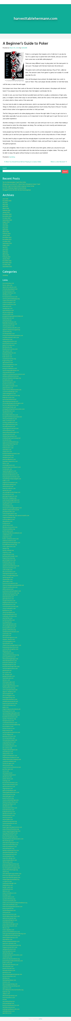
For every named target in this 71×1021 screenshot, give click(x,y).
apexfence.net (7, 1013)
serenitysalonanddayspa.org (11, 299)
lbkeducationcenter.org (10, 527)
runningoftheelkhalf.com (10, 833)
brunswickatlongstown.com (11, 667)
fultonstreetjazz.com (9, 382)
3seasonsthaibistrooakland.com (12, 533)
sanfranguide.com (8, 578)
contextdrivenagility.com (10, 649)
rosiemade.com (7, 469)
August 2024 (6, 222)
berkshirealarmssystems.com (11, 454)
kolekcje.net (6, 523)
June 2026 (5, 199)
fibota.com (6, 928)
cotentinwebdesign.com (10, 392)
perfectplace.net (8, 531)
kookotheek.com (8, 366)
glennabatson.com (8, 599)
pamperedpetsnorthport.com (12, 467)
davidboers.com (7, 806)
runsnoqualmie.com (8, 856)
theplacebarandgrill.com (10, 750)
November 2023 (7, 239)
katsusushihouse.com (9, 628)
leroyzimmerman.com (9, 976)
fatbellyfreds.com (8, 922)
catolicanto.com (8, 525)
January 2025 (6, 212)
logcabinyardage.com (9, 804)
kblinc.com (6, 463)
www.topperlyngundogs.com (11, 831)
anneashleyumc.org (8, 849)
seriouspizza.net (7, 773)
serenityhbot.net (8, 819)
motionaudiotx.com (9, 998)
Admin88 (24, 48)
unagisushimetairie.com (10, 341)
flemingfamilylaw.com (9, 980)
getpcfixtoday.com (9, 345)
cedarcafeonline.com (9, 301)
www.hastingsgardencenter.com (12, 907)
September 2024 (7, 220)
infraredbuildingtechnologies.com (13, 403)
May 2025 (5, 205)
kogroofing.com (8, 361)
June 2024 (5, 226)
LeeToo (40, 1019)
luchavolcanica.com (9, 728)
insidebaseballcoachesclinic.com (12, 955)
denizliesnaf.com (8, 765)
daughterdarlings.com (9, 293)
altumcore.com (7, 777)
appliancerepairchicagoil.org (11, 330)
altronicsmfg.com (8, 312)
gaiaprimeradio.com (9, 676)
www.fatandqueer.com (10, 847)
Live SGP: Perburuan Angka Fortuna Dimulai (14, 188)
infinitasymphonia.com (9, 624)
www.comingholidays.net (10, 576)
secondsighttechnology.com (11, 492)
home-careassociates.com (11, 539)
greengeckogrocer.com (10, 496)
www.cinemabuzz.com (9, 893)
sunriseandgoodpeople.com (11, 713)
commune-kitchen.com (10, 616)
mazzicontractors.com (9, 914)
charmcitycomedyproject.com (12, 645)
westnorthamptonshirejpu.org (12, 378)
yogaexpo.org (7, 537)
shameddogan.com (8, 796)
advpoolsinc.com (8, 754)
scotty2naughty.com (9, 641)
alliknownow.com (8, 589)
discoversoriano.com (9, 572)
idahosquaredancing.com (10, 444)
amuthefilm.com (7, 618)
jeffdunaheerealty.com (10, 835)
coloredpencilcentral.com (10, 428)
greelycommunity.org (9, 630)
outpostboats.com (8, 554)
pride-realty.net (7, 963)
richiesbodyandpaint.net (10, 289)
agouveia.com (7, 988)
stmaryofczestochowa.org (11, 655)
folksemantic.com (8, 448)
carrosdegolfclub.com (9, 407)
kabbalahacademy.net (9, 485)
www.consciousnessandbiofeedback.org (15, 903)
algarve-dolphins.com (9, 692)
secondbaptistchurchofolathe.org (13, 990)
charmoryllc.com (8, 579)
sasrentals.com (7, 490)
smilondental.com (8, 487)
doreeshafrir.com (8, 643)
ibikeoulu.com (7, 651)
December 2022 (7, 261)
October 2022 (6, 265)
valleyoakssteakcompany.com (12, 759)
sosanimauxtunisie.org (9, 359)
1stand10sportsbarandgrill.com (12, 479)
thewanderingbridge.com (10, 659)
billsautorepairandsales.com (11, 941)
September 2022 (7, 267)
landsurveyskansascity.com (11, 850)
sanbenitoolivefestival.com (11, 566)
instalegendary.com (9, 334)
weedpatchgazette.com (10, 461)
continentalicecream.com (10, 607)
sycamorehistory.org (9, 899)
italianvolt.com (7, 452)
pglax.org (5, 707)
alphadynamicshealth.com (10, 965)
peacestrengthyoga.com (10, 837)
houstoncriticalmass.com (10, 583)
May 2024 (5, 228)
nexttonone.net (7, 818)
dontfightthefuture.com (10, 425)
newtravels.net (7, 320)
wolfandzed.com (8, 889)
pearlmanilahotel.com (9, 353)
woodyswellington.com (10, 920)
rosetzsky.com (7, 634)
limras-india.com (7, 285)
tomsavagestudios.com (10, 514)
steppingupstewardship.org (11, 879)
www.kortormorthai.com (10, 845)
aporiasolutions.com (9, 787)
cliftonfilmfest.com (8, 430)
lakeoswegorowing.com (10, 984)
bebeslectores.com (8, 397)
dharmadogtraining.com (10, 996)
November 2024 (7, 216)
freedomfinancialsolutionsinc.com (13, 839)
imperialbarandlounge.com (11, 432)
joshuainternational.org (10, 821)
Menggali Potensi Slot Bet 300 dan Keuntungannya (17, 190)
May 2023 (5, 251)
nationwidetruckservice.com (11, 732)
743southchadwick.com (10, 419)
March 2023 (6, 255)
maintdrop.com (7, 355)
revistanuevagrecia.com (10, 638)
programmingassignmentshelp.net (13, 316)
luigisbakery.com (8, 885)
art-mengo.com (7, 674)
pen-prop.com (7, 825)
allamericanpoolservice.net (11, 510)
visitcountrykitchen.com (10, 690)
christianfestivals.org (9, 688)
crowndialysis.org (8, 506)
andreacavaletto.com (9, 541)
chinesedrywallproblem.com (11, 715)
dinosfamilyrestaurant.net (10, 401)
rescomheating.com (9, 1001)
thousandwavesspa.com (10, 740)
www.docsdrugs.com (9, 858)
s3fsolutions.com (8, 413)
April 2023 (5, 253)
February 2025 (6, 210)
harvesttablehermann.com (10, 405)
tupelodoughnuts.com (9, 471)
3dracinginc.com (8, 581)
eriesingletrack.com (9, 465)
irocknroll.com (7, 440)
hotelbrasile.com (8, 380)
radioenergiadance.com (10, 365)
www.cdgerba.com (8, 930)
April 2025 (5, 207)
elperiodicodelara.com (10, 287)
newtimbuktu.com (8, 310)
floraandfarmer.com (9, 411)
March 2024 (6, 232)
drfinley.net (6, 978)
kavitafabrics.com (8, 727)
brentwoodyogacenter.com (11, 876)
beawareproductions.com (10, 647)
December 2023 (7, 238)
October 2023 (6, 241)
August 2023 (6, 245)
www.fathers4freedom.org (11, 829)
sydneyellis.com (7, 504)
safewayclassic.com (9, 326)
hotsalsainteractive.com (10, 297)
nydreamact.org (7, 339)
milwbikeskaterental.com (10, 701)
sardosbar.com (7, 450)
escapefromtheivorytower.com (12, 417)
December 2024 (7, 214)
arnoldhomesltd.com (9, 427)
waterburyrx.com (8, 752)
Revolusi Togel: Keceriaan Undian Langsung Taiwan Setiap (18, 186)
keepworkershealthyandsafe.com (13, 336)
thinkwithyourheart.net (10, 436)
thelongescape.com (9, 682)
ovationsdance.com (9, 519)
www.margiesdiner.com (10, 860)
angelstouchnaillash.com (10, 483)
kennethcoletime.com (9, 663)
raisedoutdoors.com (9, 434)
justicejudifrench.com (9, 657)
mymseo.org (6, 992)
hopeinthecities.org (9, 558)
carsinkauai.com (7, 957)
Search (5, 168)
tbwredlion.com (7, 939)
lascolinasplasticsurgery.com (11, 868)
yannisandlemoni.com (9, 459)
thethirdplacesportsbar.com (11, 916)
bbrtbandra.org (7, 347)
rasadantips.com (7, 308)
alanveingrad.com (8, 694)
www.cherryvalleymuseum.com (12, 390)
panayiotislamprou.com (10, 368)
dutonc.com (6, 680)
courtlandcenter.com (9, 742)
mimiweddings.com (8, 1003)
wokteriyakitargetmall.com (11, 500)
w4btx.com (6, 481)
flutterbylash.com (8, 967)
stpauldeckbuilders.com (10, 852)
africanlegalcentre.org (9, 626)
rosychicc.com (7, 552)
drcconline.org (7, 748)
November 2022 (7, 263)
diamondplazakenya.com (10, 938)
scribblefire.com (7, 535)
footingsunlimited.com (10, 854)
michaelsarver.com (8, 494)
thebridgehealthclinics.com (11, 792)
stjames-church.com (9, 639)
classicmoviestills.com (9, 568)
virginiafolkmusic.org (9, 517)
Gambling (12, 157)
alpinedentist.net (8, 363)
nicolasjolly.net (7, 622)
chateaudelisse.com (9, 372)
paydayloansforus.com (9, 322)
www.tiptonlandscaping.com (11, 878)
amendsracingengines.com (11, 843)
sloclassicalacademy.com (10, 595)
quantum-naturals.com (9, 943)
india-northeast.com (9, 421)
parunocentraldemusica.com (11, 932)
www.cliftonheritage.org (10, 870)
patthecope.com (8, 769)
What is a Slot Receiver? (58, 162)
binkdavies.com (7, 610)
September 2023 (7, 243)
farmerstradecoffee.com (10, 802)
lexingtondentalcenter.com (11, 502)
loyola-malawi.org (8, 550)
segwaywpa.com (8, 789)
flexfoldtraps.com (8, 841)
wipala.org (6, 548)
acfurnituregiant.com (9, 303)
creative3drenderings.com (11, 800)
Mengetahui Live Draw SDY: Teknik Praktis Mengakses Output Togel (21, 184)
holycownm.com (8, 730)
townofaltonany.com (9, 705)
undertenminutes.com (9, 305)
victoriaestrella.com (9, 738)
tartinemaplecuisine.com (10, 668)
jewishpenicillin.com (9, 512)
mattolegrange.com (9, 684)
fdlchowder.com (8, 862)
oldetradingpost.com (9, 394)
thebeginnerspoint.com (10, 574)
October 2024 (6, 218)
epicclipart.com (7, 351)
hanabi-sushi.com (8, 887)
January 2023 (6, 259)
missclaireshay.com (8, 283)
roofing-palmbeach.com (10, 423)
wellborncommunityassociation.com (14, 374)
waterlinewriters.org (9, 794)
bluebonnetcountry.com (10, 349)
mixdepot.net (7, 895)
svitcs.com (6, 771)
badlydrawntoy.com (9, 812)
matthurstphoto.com (9, 951)
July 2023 (5, 247)
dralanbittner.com (8, 457)
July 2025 (5, 203)
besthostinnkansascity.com (11, 1005)
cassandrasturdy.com (9, 564)
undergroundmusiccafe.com (11, 1009)
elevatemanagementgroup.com (12, 974)
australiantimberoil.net (9, 399)
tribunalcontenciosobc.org (11, 593)
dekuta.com (6, 891)
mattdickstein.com (8, 810)
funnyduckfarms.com (9, 970)
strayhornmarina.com (9, 601)
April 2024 (5, 230)
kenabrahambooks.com (10, 614)
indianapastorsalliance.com (11, 758)
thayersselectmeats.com (10, 785)
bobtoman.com (7, 357)
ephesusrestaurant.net (9, 918)
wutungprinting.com (9, 698)
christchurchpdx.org (9, 612)
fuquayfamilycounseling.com (11, 986)
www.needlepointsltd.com (11, 864)
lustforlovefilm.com (9, 620)
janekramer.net (7, 670)
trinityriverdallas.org (9, 529)
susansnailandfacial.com (10, 823)
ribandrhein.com (7, 521)
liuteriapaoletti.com (9, 711)
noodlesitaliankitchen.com (11, 337)
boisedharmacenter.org (10, 545)
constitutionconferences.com (12, 767)
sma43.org (6, 872)
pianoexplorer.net (8, 909)
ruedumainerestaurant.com (11, 632)
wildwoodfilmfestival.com (11, 376)
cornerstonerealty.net (9, 901)
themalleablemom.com (10, 661)
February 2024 (6, 234)
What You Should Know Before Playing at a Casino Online (23, 162)
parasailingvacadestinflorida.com (13, 961)
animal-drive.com (8, 779)
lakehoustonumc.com (9, 814)
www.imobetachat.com (10, 808)
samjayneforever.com (9, 949)
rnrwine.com (6, 982)
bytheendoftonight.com (10, 556)
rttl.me (5, 1000)
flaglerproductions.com (10, 603)
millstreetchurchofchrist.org (11, 959)
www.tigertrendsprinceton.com (12, 827)
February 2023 (6, 257)
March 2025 (6, 209)
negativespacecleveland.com (12, 709)
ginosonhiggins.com (9, 696)
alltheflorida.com (8, 953)
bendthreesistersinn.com (10, 717)
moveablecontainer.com (10, 386)
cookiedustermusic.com (10, 723)
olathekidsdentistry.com (10, 473)
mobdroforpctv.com (9, 562)
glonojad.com (7, 636)
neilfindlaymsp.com (8, 744)
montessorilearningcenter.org (12, 945)
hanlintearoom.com (9, 969)
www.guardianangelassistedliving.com (14, 934)
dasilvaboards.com (8, 597)
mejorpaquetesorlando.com (11, 477)
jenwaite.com (7, 972)
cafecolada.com (7, 570)
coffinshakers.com (8, 653)
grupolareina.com (8, 388)
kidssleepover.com (8, 318)
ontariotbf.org (7, 332)
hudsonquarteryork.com (10, 926)
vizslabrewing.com (8, 456)
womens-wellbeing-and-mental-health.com (16, 516)
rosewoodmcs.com (8, 897)
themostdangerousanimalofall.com (13, 585)
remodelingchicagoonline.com (12, 874)
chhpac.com (6, 994)
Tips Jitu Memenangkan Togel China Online (14, 182)
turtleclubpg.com (8, 734)
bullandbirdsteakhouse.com (11, 866)
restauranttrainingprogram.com (12, 508)
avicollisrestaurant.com (10, 746)
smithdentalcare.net (9, 1007)
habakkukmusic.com (9, 816)
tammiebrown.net (8, 678)
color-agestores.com (9, 547)
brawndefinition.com (9, 605)
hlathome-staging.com (9, 498)
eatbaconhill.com (8, 314)
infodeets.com (7, 295)
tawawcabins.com (8, 446)
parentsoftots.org (8, 798)
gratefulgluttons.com (9, 560)
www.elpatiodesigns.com (10, 924)
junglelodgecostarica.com (11, 686)
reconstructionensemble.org (11, 725)
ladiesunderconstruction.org (11, 396)
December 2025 (7, 201)
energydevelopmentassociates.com (14, 409)
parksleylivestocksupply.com (11, 543)
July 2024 (5, 224)
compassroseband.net (9, 775)
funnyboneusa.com (8, 721)
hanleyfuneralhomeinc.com (11, 475)
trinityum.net (7, 912)
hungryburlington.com (9, 665)
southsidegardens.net (9, 910)
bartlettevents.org (8, 384)
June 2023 (5, 249)
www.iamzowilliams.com (10, 905)
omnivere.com (7, 306)
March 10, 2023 (14, 48)
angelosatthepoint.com (10, 756)
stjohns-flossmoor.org (9, 719)
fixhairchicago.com (8, 763)
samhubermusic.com (9, 1011)
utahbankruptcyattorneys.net (12, 438)
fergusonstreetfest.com (10, 947)
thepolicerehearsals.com (10, 587)
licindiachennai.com (9, 291)
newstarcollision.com (9, 488)
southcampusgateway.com (11, 370)
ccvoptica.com (7, 881)
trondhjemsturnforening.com (11, 936)
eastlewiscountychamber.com (12, 591)
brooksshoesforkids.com (10, 783)
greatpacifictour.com (9, 736)
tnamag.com (6, 781)
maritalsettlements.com (10, 699)
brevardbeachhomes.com (10, 415)
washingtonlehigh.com (9, 883)
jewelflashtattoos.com (10, 343)
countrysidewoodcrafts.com (11, 328)
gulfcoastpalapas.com (9, 790)
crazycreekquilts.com (9, 608)
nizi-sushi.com (7, 672)
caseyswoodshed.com (9, 761)
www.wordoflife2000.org (10, 442)
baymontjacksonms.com (10, 703)
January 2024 (6, 236)
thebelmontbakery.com (10, 324)
